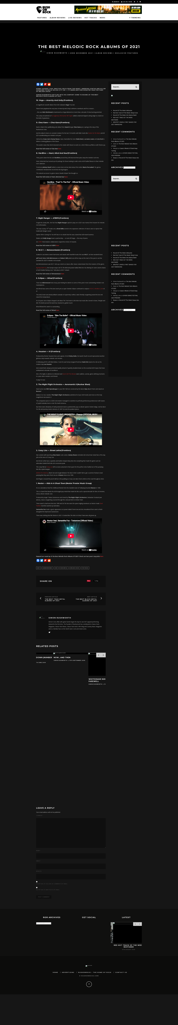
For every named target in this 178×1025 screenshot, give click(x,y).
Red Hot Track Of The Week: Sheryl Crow (125, 113)
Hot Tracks (91, 18)
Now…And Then (79, 658)
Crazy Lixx (50, 467)
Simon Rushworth (57, 53)
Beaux (115, 158)
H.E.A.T (92, 289)
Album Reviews (57, 18)
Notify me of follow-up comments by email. (52, 883)
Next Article (92, 596)
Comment (39, 815)
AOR (56, 568)
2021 (38, 568)
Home (55, 972)
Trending (135, 18)
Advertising (68, 972)
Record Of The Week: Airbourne (122, 110)
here (59, 149)
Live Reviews (75, 18)
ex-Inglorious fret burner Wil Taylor (62, 116)
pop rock (85, 568)
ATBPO (40, 242)
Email (38, 861)
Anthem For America (42, 473)
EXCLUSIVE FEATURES (126, 53)
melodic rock (74, 568)
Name (38, 850)
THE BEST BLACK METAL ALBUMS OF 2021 (86, 600)
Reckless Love (99, 289)
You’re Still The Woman (69, 374)
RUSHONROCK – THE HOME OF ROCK (94, 972)
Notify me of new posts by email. (48, 889)
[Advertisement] (125, 213)
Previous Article (51, 596)
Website (39, 871)
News (102, 18)
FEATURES (42, 18)
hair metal (63, 568)
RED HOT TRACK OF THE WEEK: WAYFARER (126, 946)
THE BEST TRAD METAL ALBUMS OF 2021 (55, 600)
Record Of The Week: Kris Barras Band (124, 115)
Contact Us (121, 972)
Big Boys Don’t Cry (41, 268)
